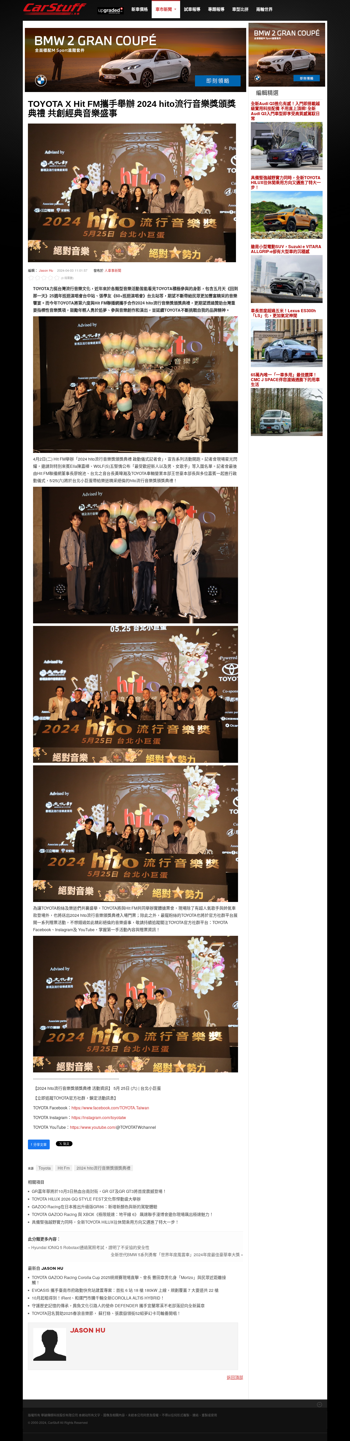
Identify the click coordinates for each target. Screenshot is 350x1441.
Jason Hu (46, 270)
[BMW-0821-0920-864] (135, 59)
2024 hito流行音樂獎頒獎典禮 (103, 1168)
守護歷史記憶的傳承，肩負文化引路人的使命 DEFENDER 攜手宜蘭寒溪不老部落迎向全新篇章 (118, 1305)
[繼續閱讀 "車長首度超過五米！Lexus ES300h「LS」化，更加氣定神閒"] (287, 344)
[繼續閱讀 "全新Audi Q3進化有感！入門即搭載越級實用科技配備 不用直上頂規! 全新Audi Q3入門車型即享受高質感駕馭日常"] (287, 146)
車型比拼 (240, 9)
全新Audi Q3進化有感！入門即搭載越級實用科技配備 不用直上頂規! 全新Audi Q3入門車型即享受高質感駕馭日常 (285, 111)
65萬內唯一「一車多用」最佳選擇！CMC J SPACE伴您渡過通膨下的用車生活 (285, 379)
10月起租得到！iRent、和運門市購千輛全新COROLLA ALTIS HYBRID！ (98, 1298)
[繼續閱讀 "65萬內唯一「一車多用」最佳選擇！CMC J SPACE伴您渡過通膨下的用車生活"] (287, 413)
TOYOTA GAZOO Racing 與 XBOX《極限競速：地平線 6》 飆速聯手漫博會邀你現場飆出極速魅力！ (122, 1214)
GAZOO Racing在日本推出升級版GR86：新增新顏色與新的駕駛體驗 (94, 1207)
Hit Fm (64, 1168)
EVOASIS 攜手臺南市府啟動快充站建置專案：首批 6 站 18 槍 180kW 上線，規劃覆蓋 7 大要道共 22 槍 (125, 1290)
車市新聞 (164, 9)
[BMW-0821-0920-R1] (287, 54)
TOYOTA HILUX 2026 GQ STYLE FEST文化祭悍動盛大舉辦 (86, 1199)
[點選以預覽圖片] (132, 192)
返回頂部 (235, 1377)
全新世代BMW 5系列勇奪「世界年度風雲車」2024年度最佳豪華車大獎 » (177, 1254)
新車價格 (139, 9)
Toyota (44, 1168)
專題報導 (216, 9)
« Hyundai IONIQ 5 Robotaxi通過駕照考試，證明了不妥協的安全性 (88, 1247)
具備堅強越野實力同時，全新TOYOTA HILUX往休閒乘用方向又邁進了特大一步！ (105, 1222)
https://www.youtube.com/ (93, 1127)
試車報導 (192, 9)
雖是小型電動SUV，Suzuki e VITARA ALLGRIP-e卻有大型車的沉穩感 (286, 249)
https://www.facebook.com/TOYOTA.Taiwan (110, 1108)
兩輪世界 (264, 9)
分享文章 (39, 1144)
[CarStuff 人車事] (55, 2)
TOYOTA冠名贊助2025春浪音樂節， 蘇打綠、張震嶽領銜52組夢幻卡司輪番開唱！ (106, 1313)
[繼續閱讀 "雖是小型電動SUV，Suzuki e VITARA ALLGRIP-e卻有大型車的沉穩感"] (287, 280)
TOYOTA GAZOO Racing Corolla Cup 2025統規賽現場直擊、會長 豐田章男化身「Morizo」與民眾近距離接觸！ (129, 1280)
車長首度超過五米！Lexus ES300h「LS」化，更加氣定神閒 (283, 313)
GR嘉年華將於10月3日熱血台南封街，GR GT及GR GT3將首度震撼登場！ (99, 1191)
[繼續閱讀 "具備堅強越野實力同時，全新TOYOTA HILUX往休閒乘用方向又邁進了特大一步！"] (287, 216)
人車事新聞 (113, 270)
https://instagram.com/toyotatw (98, 1117)
